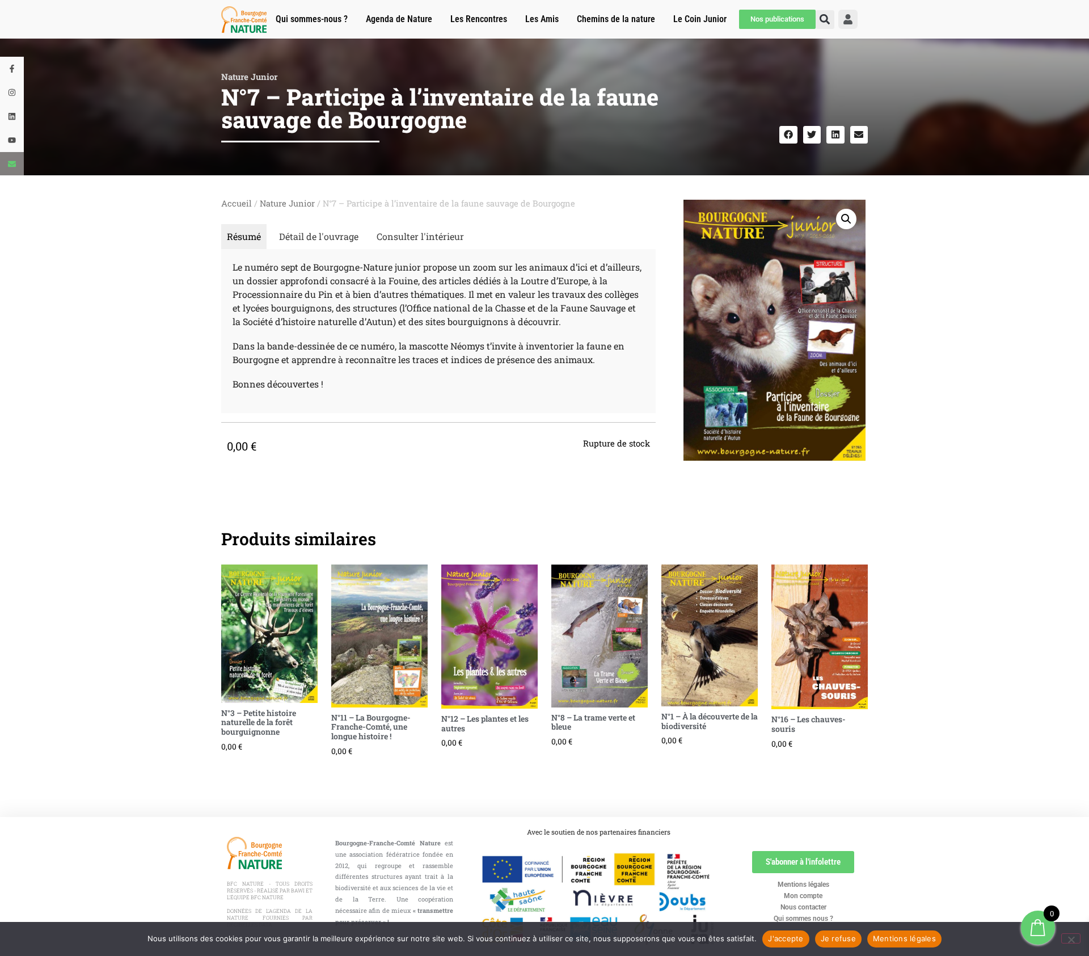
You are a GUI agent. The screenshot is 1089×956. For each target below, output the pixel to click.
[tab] (244, 236)
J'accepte (785, 938)
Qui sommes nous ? (803, 919)
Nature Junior (249, 76)
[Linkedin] (12, 116)
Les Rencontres (478, 19)
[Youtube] (12, 140)
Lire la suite (227, 766)
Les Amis (542, 19)
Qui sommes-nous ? (312, 19)
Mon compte (803, 896)
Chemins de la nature (616, 19)
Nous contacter (803, 907)
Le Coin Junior (700, 19)
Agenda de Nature (399, 19)
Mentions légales (803, 884)
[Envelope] (12, 164)
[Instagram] (12, 92)
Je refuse (838, 938)
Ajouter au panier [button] (777, 764)
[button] (788, 135)
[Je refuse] (1070, 938)
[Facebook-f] (12, 69)
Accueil (236, 203)
